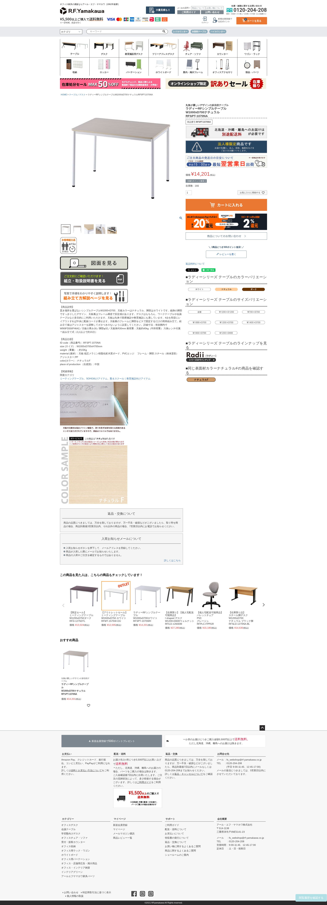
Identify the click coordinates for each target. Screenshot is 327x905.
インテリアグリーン (72, 872)
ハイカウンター (218, 31)
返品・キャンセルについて (188, 774)
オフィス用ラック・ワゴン (75, 850)
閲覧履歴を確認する (311, 897)
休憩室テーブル (199, 31)
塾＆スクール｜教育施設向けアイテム (130, 378)
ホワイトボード (69, 854)
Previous (63, 605)
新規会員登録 (120, 825)
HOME (64, 94)
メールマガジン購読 (124, 833)
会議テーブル (68, 829)
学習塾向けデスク (70, 833)
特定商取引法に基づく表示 (96, 892)
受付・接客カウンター (73, 842)
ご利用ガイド (189, 12)
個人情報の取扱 (75, 896)
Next (263, 604)
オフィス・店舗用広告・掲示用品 (79, 863)
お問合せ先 (223, 753)
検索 (164, 31)
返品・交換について (175, 842)
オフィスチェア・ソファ (74, 837)
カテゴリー (68, 818)
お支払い (67, 753)
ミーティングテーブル (72, 378)
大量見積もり (163, 10)
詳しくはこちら (172, 560)
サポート (170, 818)
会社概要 (222, 818)
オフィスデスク (69, 825)
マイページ (120, 818)
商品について (198, 8)
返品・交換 (171, 753)
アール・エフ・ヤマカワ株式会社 (234, 824)
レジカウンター (180, 31)
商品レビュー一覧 (122, 837)
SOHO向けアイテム (96, 378)
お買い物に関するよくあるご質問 (183, 846)
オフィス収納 (68, 846)
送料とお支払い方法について (86, 770)
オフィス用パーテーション (75, 859)
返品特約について (195, 263)
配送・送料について (175, 829)
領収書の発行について (177, 837)
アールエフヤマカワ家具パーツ (78, 876)
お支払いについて (174, 833)
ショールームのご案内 (177, 854)
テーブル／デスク (77, 94)
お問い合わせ (212, 12)
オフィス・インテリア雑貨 (75, 867)
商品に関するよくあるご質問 (180, 850)
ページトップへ (262, 728)
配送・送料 (120, 753)
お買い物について (214, 8)
